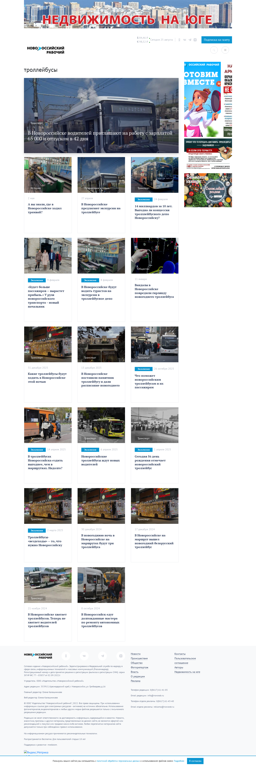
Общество (90, 269)
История (36, 188)
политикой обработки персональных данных (118, 761)
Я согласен (195, 761)
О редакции (138, 676)
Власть (134, 672)
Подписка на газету (217, 40)
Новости (136, 654)
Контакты (180, 654)
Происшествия (139, 658)
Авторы (178, 667)
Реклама (135, 681)
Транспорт (37, 123)
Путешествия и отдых (96, 188)
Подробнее (179, 761)
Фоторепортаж (139, 667)
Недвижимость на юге (187, 672)
